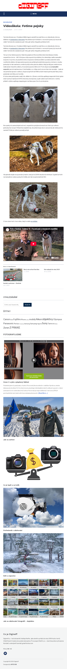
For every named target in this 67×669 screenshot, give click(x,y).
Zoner (6, 327)
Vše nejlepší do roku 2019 (52, 269)
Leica (27, 319)
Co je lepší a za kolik (11, 485)
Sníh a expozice (9, 576)
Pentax (16, 324)
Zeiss (56, 323)
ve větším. (34, 221)
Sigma (39, 324)
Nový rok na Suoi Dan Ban (31, 269)
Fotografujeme (12, 334)
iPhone (23, 319)
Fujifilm (17, 319)
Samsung (27, 324)
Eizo (11, 319)
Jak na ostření (8, 440)
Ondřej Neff (8, 29)
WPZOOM (14, 664)
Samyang (33, 324)
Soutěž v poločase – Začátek (12, 283)
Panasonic (8, 323)
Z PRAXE (15, 327)
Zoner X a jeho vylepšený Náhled (16, 382)
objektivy (47, 319)
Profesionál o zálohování (12, 530)
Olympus (57, 319)
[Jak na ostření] (33, 398)
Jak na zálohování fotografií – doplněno (18, 621)
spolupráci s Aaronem (17, 39)
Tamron (51, 323)
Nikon (39, 319)
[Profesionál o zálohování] (33, 489)
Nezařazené (7, 22)
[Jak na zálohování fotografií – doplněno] (33, 580)
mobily (32, 319)
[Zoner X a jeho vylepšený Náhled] (33, 341)
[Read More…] (43, 393)
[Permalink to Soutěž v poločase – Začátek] (12, 275)
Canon (6, 319)
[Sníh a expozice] (33, 534)
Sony (45, 323)
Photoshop (21, 323)
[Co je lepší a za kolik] (33, 444)
